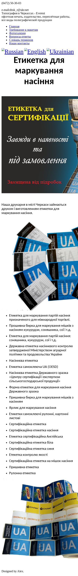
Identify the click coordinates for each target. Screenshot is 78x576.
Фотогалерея (17, 33)
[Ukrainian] (60, 51)
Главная (14, 26)
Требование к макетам (23, 29)
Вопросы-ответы (20, 36)
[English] (35, 51)
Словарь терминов (21, 40)
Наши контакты (19, 43)
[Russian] (12, 51)
